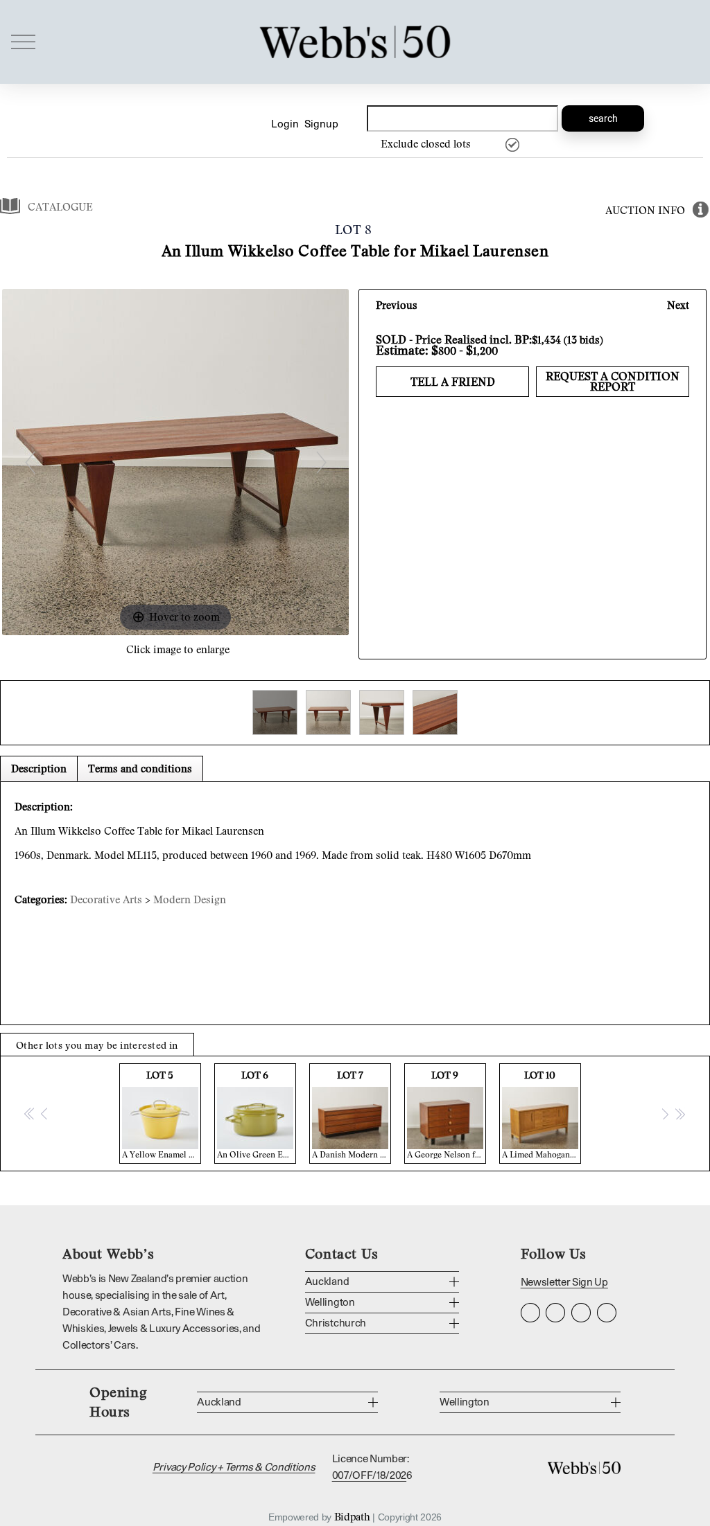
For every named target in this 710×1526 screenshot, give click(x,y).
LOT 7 (351, 1114)
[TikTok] (606, 1312)
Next (678, 305)
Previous (396, 305)
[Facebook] (555, 1312)
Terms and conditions (140, 768)
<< (29, 1113)
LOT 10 (541, 1114)
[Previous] (30, 462)
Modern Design (189, 899)
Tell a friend (452, 382)
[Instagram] (530, 1312)
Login (285, 124)
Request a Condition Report (612, 381)
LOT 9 (446, 1114)
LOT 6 (256, 1114)
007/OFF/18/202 (369, 1476)
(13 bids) (583, 339)
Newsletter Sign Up (564, 1282)
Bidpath (352, 1516)
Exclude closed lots (426, 143)
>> (679, 1113)
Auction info (645, 210)
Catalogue (60, 206)
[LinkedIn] (581, 1312)
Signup (321, 124)
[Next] (321, 462)
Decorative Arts (106, 899)
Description (39, 768)
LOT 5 (161, 1114)
